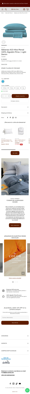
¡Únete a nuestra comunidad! (15, 278)
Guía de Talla (4, 64)
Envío (10, 60)
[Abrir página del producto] (7, 131)
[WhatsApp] (13, 117)
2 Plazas (11, 88)
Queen (17, 88)
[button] (2, 9)
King (23, 88)
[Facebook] (7, 117)
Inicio (2, 13)
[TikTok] (17, 384)
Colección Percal (8, 13)
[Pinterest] (10, 117)
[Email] (15, 117)
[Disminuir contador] (2, 96)
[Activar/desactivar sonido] (23, 273)
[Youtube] (20, 384)
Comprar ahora (15, 101)
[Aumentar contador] (8, 96)
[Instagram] (13, 384)
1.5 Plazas (5, 88)
